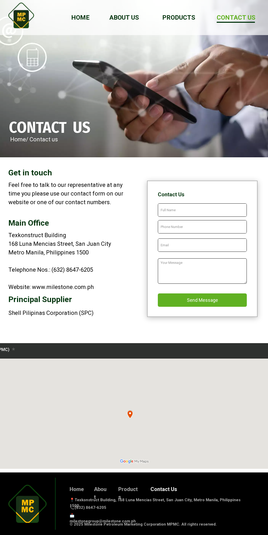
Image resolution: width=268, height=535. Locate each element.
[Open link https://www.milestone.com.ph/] (21, 15)
